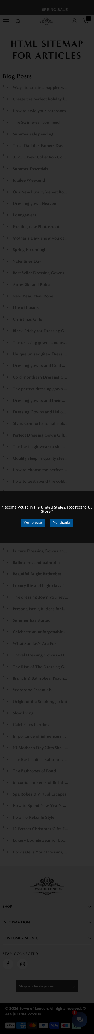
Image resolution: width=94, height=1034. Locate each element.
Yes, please (33, 522)
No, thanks (61, 522)
